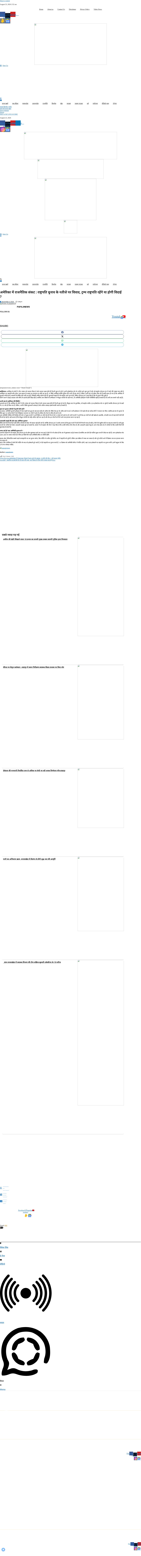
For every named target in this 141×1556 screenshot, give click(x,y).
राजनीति (45, 103)
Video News (98, 9)
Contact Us (61, 9)
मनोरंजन (95, 103)
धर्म (88, 103)
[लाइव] (26, 1318)
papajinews (9, 452)
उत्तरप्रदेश (35, 103)
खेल (61, 103)
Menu (2, 1389)
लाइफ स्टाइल (79, 103)
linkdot (105, 1237)
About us (50, 9)
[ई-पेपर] (1, 1251)
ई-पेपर (115, 103)
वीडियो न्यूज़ (105, 103)
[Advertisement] (70, 82)
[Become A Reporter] (1, 1188)
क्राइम (69, 103)
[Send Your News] (1, 1194)
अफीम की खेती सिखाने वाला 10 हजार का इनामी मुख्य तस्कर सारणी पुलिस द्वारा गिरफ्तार (35, 539)
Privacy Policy (85, 9)
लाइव (2, 1322)
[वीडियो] (1, 1260)
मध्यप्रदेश (25, 103)
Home (41, 9)
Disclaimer (72, 9)
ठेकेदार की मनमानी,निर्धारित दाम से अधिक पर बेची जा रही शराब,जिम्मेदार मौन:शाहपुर (34, 770)
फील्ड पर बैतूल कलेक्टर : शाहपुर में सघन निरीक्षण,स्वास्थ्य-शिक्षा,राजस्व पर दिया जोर (33, 667)
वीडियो (2, 1264)
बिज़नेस (54, 103)
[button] (62, 332)
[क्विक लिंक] (0, 1243)
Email (2, 1225)
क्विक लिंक (4, 1247)
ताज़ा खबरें (5, 103)
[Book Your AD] (1, 1201)
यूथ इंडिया (15, 103)
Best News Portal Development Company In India (78, 1237)
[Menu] (0, 1385)
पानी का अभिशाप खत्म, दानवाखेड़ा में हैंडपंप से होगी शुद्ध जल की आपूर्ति (29, 859)
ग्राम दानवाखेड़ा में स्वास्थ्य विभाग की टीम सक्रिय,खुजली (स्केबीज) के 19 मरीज (32, 962)
